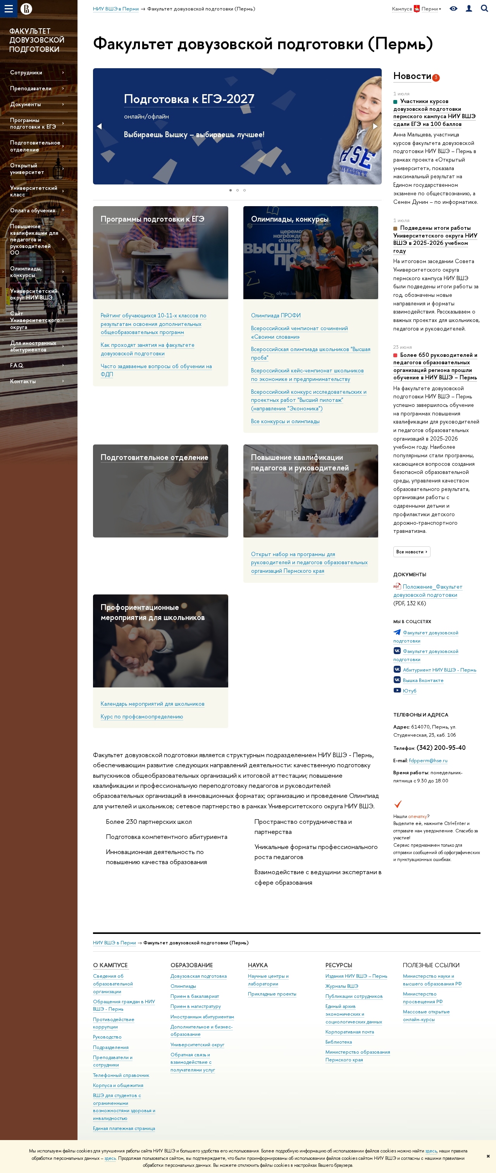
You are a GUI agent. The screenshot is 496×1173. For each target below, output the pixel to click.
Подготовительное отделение (35, 146)
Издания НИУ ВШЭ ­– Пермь (356, 976)
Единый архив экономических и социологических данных (354, 1014)
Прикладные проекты (272, 993)
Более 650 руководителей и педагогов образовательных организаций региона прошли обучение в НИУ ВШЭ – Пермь (435, 366)
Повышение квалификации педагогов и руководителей (300, 462)
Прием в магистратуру (195, 1006)
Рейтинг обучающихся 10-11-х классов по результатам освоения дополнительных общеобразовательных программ (154, 324)
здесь (431, 1151)
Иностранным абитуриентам (202, 1016)
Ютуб (410, 690)
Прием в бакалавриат (194, 996)
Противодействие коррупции (113, 1023)
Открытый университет (27, 169)
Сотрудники (26, 72)
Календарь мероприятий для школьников (153, 703)
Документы (25, 104)
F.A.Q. (17, 365)
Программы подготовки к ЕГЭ (33, 123)
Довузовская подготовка (198, 976)
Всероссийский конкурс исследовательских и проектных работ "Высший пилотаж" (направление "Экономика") (309, 400)
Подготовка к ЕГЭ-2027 (189, 98)
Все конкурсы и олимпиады (285, 421)
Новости (412, 75)
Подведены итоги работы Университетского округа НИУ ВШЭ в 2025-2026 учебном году (435, 239)
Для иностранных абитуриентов (33, 346)
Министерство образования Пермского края (358, 1056)
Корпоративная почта (350, 1031)
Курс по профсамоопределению (142, 716)
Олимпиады (183, 986)
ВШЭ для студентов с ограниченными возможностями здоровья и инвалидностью (124, 1106)
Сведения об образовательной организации (113, 984)
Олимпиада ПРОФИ (276, 315)
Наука (258, 965)
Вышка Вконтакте (423, 680)
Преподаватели (31, 88)
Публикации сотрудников (354, 996)
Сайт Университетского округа (35, 320)
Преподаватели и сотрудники (113, 1061)
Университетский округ (197, 1044)
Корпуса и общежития (118, 1085)
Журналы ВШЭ (342, 986)
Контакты (23, 381)
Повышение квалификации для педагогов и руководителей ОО (34, 239)
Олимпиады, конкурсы (26, 272)
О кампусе (111, 965)
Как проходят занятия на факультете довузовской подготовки (148, 349)
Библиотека (339, 1042)
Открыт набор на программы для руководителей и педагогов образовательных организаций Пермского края (309, 562)
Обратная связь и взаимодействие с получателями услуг (192, 1062)
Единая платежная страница (124, 1128)
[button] (100, 126)
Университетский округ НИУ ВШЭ (33, 294)
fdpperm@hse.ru (428, 760)
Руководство (107, 1036)
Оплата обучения (32, 210)
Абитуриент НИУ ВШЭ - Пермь (439, 669)
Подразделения (111, 1047)
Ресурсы (339, 965)
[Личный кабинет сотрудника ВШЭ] (469, 8)
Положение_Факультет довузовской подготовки (428, 591)
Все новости (410, 552)
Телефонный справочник (121, 1075)
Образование (191, 965)
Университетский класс (33, 191)
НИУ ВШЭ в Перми (114, 942)
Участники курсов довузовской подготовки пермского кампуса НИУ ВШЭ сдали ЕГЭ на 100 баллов (434, 112)
